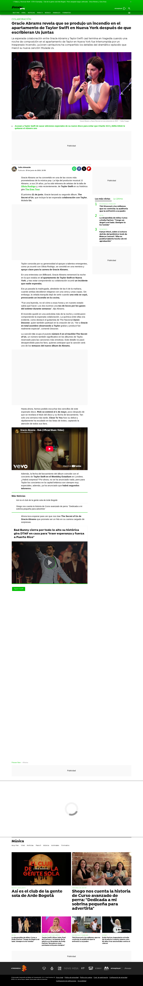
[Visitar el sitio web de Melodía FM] (106, 968)
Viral (23, 13)
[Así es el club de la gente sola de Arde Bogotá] (41, 869)
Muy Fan (16, 13)
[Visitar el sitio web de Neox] (59, 968)
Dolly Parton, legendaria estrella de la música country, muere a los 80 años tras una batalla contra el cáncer (116, 940)
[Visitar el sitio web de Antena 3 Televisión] (44, 968)
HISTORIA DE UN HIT (79, 888)
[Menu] (129, 12)
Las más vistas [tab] (102, 199)
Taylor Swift (18, 589)
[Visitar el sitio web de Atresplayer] (117, 968)
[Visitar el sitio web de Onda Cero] (90, 968)
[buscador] (129, 8)
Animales (56, 13)
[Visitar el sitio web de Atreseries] (83, 968)
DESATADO (103, 229)
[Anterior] (13, 2)
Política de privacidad (72, 977)
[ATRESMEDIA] (19, 968)
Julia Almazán (24, 167)
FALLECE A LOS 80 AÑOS (51, 935)
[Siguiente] (130, 2)
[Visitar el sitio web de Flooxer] (128, 968)
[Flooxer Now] (27, 8)
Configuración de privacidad (118, 977)
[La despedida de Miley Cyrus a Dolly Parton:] (26, 924)
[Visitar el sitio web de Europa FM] (98, 968)
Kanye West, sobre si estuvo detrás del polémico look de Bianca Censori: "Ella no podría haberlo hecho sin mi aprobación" (113, 236)
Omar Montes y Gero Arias (97, 2)
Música (48, 13)
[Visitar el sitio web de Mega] (75, 968)
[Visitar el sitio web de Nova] (67, 968)
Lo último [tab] (118, 199)
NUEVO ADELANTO (19, 888)
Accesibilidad (82, 981)
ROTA (101, 216)
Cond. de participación (101, 977)
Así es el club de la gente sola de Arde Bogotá (36, 500)
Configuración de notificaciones (66, 981)
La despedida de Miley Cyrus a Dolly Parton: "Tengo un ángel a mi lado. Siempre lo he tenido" (113, 221)
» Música (25, 762)
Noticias (31, 13)
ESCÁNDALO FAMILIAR (107, 204)
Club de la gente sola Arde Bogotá (55, 2)
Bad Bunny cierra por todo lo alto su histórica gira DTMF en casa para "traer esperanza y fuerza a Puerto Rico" (49, 533)
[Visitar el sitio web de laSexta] (52, 968)
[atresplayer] (119, 9)
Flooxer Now (16, 762)
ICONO (104, 935)
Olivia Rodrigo (28, 186)
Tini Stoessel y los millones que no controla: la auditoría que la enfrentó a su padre (113, 208)
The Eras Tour (32, 189)
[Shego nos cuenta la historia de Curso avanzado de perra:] (101, 869)
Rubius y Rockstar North (22, 2)
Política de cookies (86, 977)
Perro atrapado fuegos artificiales (77, 2)
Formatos (67, 13)
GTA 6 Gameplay (36, 2)
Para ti (40, 13)
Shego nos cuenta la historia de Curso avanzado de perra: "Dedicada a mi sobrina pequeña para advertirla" (101, 900)
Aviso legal (59, 977)
